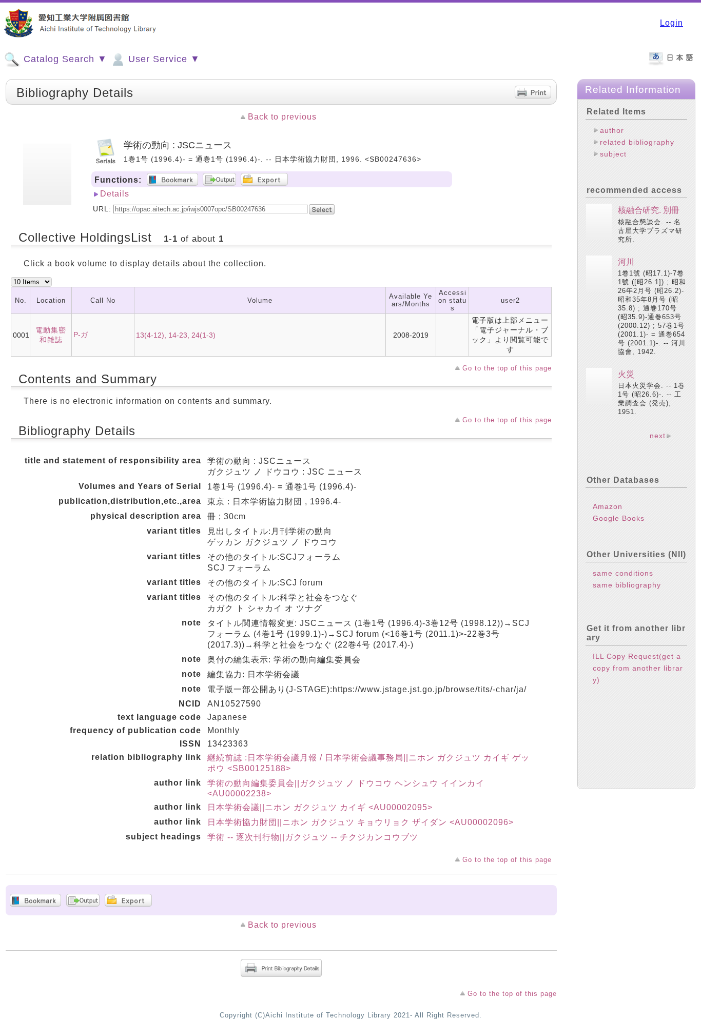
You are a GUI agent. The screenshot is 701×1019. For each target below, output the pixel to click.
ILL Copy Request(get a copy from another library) (638, 668)
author (612, 130)
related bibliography (637, 142)
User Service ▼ (162, 59)
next (658, 436)
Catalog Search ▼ (64, 59)
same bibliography (627, 585)
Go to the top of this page (507, 368)
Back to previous (282, 116)
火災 (626, 374)
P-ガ (80, 334)
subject (613, 154)
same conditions (623, 573)
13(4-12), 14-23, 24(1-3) (176, 335)
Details (114, 193)
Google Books (619, 518)
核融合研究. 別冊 (648, 210)
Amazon (607, 506)
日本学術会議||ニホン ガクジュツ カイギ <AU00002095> (320, 807)
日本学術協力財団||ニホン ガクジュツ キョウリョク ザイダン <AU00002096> (360, 822)
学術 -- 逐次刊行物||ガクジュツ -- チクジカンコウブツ (312, 837)
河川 (626, 262)
